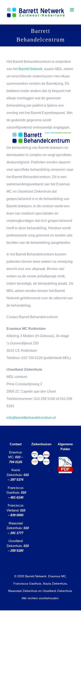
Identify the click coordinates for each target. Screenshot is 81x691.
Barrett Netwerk (30, 69)
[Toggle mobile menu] (72, 10)
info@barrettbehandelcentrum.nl (31, 417)
